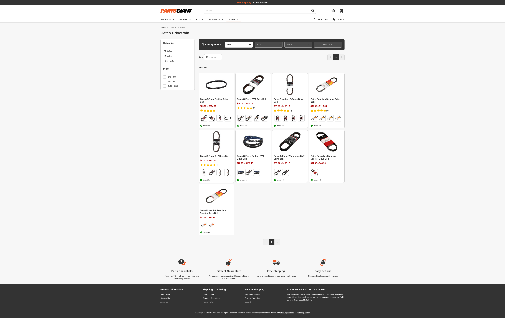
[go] (313, 11)
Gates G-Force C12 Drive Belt (214, 156)
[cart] (342, 11)
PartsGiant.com (293, 294)
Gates (171, 28)
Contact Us (165, 298)
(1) (327, 111)
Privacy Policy (303, 313)
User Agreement (287, 313)
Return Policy (208, 302)
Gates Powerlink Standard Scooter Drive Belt (323, 157)
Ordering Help (208, 294)
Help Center (165, 294)
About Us (164, 302)
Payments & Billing (252, 294)
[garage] (333, 11)
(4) (217, 111)
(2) (290, 111)
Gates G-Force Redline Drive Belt (214, 100)
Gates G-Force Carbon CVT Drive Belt (250, 157)
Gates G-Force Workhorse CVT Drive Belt (289, 157)
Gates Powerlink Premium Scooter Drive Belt (213, 211)
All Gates (168, 51)
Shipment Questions (211, 298)
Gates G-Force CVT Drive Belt (251, 99)
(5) (254, 108)
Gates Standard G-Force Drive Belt (289, 100)
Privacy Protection (252, 298)
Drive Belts (169, 61)
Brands (163, 28)
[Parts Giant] (176, 11)
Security (248, 302)
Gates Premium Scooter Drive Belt (325, 100)
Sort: (201, 57)
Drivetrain (169, 56)
